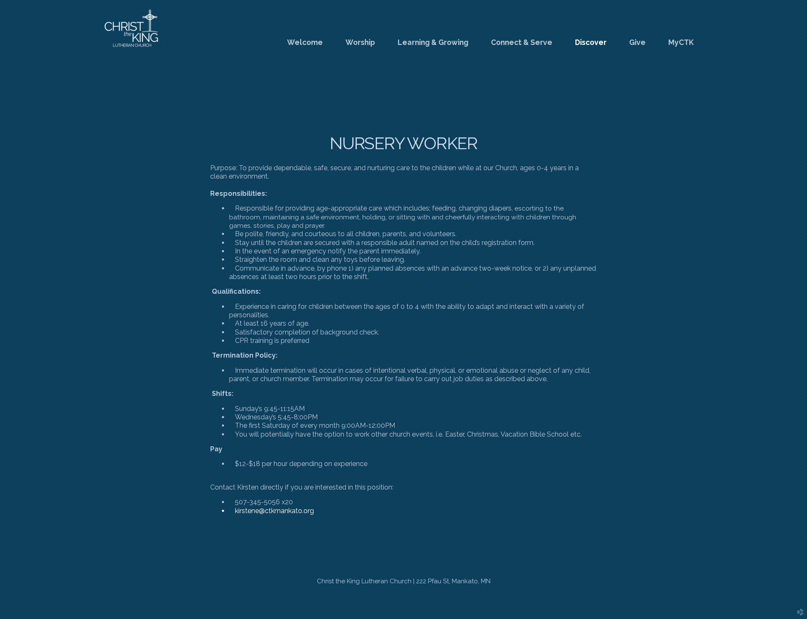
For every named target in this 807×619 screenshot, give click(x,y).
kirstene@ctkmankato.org (274, 511)
